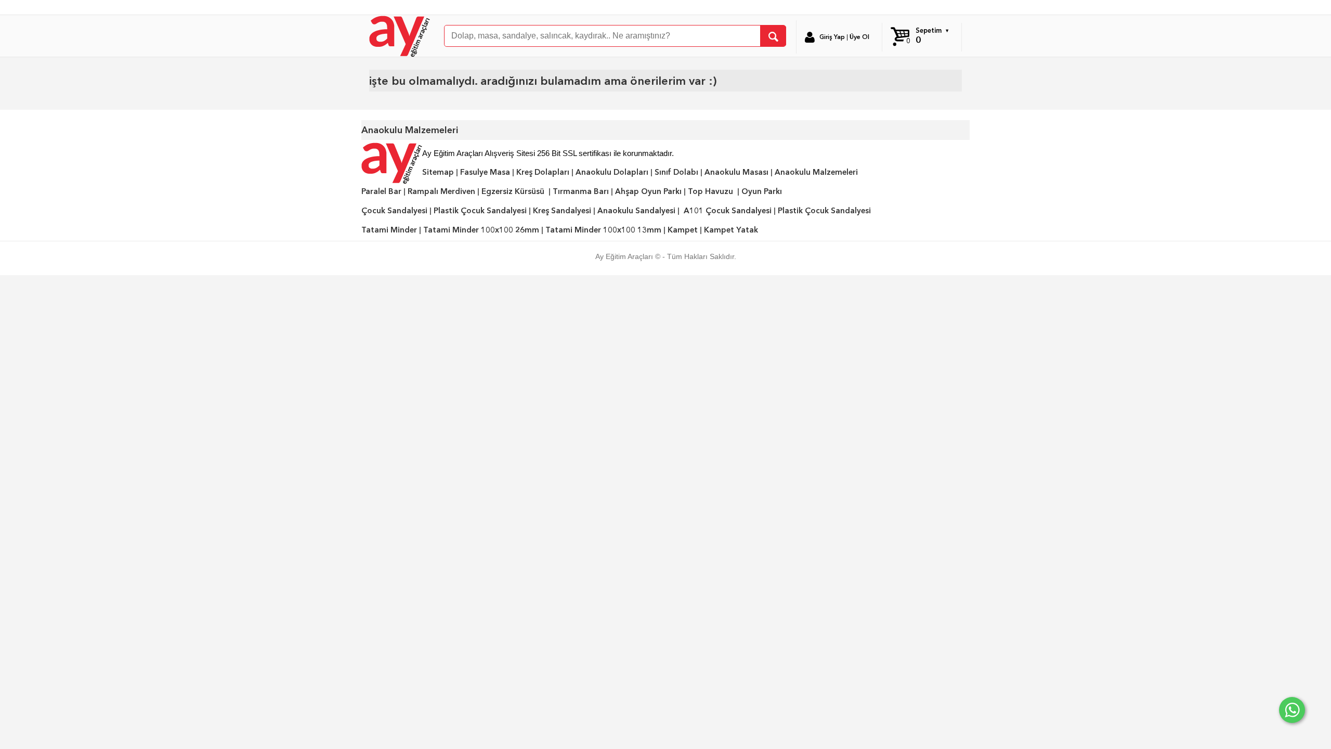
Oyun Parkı (761, 191)
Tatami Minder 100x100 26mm (481, 230)
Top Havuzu (710, 191)
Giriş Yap (832, 37)
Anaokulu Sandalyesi (636, 210)
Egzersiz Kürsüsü (512, 191)
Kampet (683, 230)
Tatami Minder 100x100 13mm (603, 230)
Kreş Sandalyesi (562, 210)
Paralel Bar (381, 191)
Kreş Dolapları (542, 172)
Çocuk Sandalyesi (394, 210)
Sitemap (438, 172)
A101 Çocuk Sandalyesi (728, 210)
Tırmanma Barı (581, 191)
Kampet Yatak (731, 230)
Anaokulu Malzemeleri (816, 172)
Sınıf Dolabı (676, 172)
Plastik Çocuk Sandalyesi (480, 210)
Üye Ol (859, 37)
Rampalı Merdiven (441, 191)
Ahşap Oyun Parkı (648, 191)
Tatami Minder (389, 230)
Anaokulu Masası (736, 172)
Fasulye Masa (485, 172)
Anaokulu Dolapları (612, 172)
